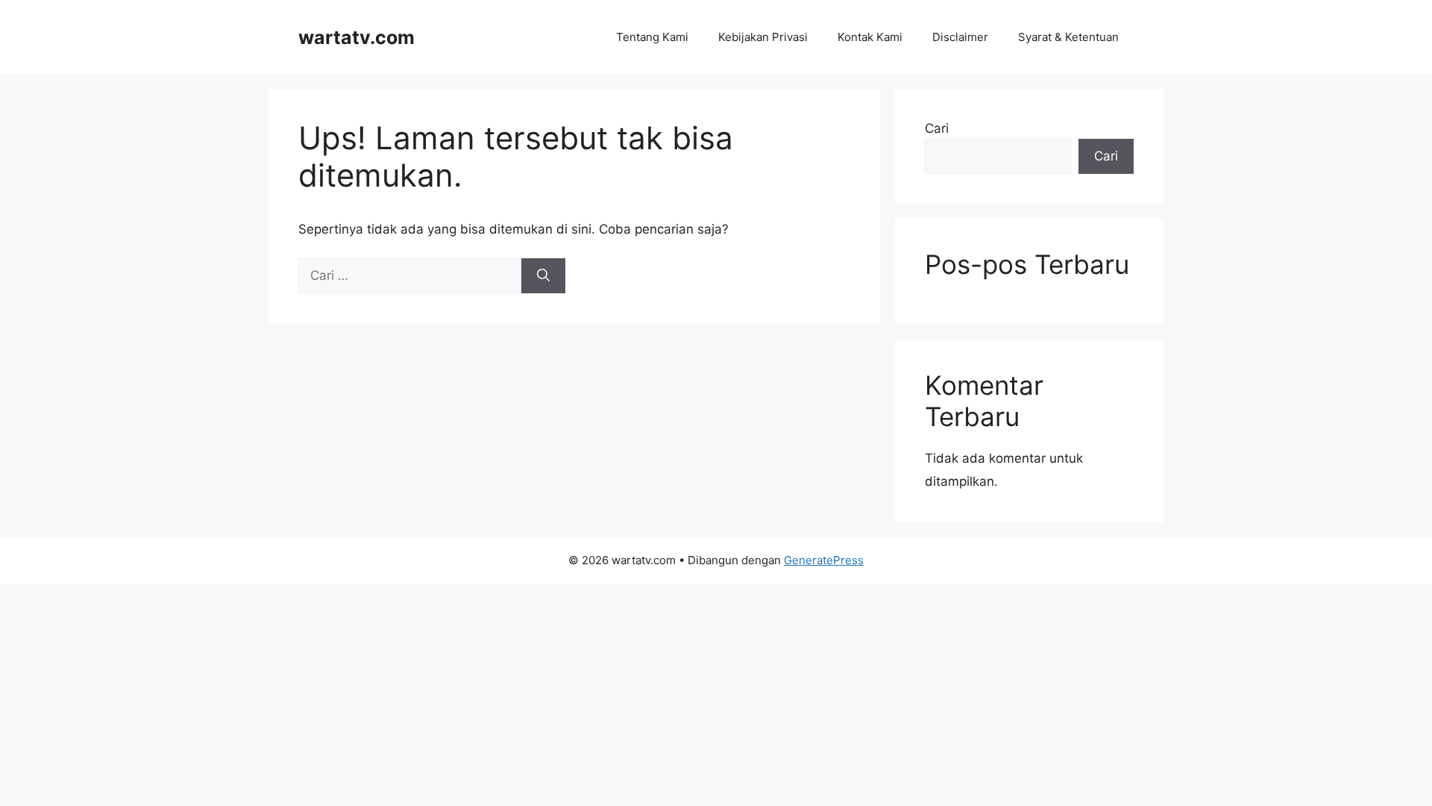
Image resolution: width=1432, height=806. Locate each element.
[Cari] (543, 276)
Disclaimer (960, 37)
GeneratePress (824, 560)
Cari (937, 128)
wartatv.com (356, 37)
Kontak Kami (870, 37)
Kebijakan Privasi (763, 37)
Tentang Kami (652, 37)
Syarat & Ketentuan (1068, 37)
